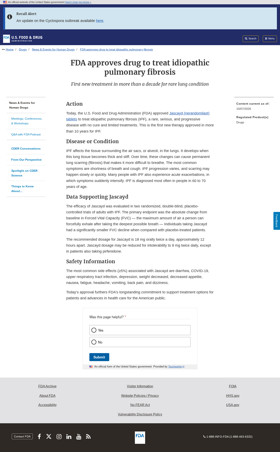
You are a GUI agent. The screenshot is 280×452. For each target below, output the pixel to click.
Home (10, 49)
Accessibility (47, 405)
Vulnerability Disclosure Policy (140, 414)
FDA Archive (47, 386)
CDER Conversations (26, 148)
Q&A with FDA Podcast (26, 134)
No (100, 342)
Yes (100, 330)
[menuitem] (254, 107)
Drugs (23, 49)
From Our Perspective (26, 159)
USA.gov (232, 405)
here (99, 21)
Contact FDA (22, 436)
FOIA (233, 386)
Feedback (276, 220)
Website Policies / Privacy (140, 395)
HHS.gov (232, 395)
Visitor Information (140, 386)
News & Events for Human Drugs (53, 49)
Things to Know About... (22, 189)
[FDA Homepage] (22, 38)
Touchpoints (175, 366)
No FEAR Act (140, 405)
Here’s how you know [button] (77, 2)
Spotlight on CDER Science (24, 173)
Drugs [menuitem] (240, 122)
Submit (99, 357)
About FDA (47, 395)
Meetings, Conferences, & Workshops (26, 121)
